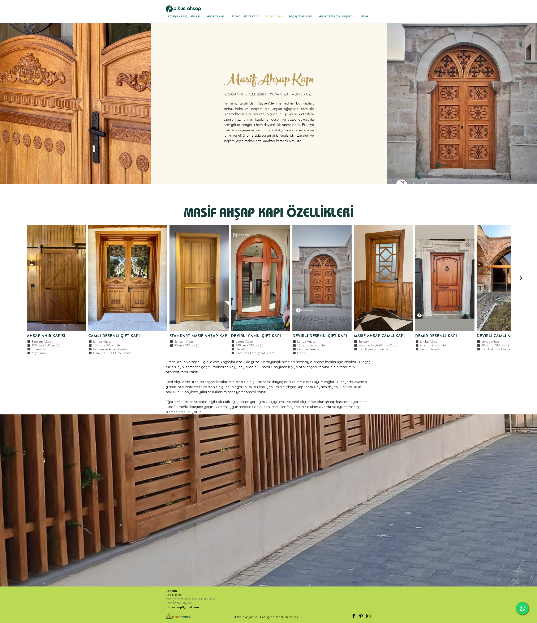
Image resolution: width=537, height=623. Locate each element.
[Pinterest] (361, 616)
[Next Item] (521, 277)
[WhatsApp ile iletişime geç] (522, 608)
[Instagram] (368, 616)
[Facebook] (354, 616)
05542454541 (174, 594)
